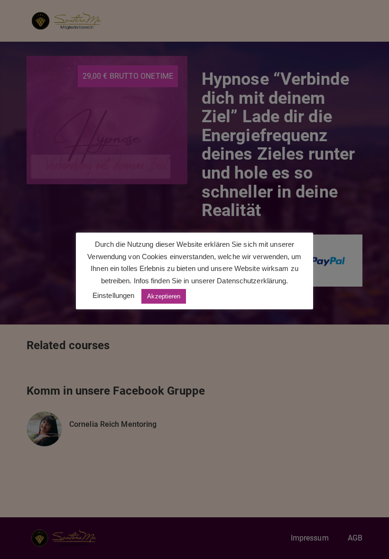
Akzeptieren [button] (163, 296)
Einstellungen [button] (113, 295)
